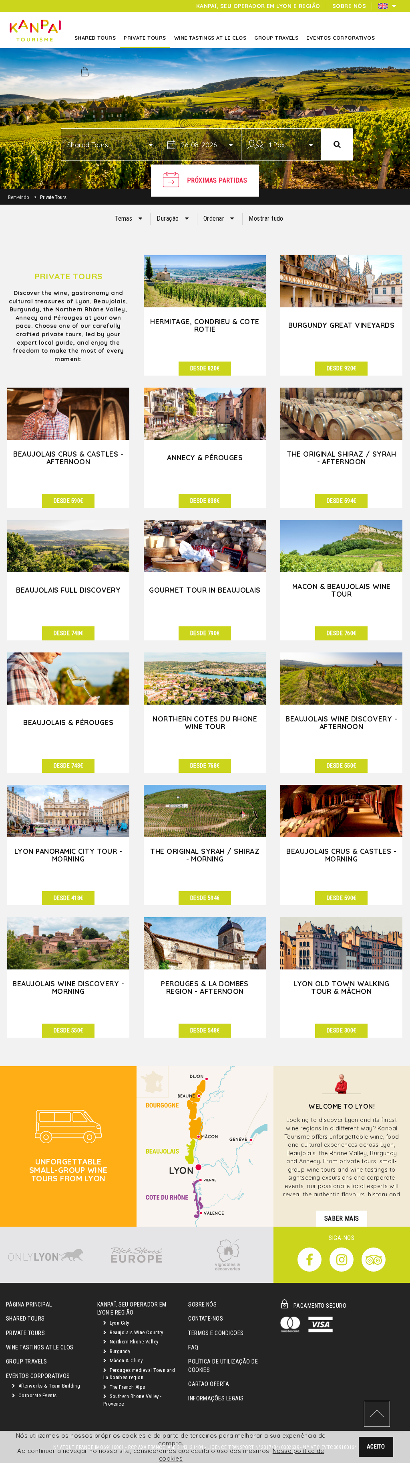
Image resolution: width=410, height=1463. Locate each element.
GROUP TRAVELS (26, 1361)
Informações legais (216, 1398)
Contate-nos (205, 1318)
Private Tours (25, 1333)
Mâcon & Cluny (125, 1360)
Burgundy (119, 1351)
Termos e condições (216, 1333)
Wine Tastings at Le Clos (40, 1347)
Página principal (29, 1304)
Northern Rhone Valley (133, 1342)
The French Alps (126, 1387)
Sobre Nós (202, 1304)
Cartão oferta (208, 1384)
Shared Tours (25, 1318)
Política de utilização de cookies (223, 1366)
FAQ (193, 1347)
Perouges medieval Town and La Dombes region (139, 1374)
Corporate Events (36, 1395)
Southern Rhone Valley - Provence (132, 1400)
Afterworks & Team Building (48, 1386)
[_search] (337, 144)
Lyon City (118, 1323)
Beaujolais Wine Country (135, 1332)
